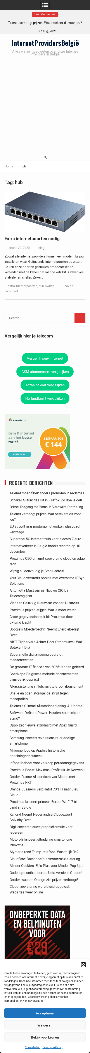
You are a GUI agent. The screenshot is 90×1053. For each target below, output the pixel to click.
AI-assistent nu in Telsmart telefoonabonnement (46, 686)
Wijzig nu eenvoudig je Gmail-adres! (37, 571)
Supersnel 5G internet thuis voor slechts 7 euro (45, 539)
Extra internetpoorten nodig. (33, 238)
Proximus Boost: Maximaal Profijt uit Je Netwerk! (47, 770)
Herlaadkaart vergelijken (45, 398)
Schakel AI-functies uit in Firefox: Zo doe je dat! (46, 500)
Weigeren (45, 1025)
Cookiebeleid (32, 1047)
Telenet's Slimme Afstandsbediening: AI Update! (46, 706)
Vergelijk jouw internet (45, 358)
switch (49, 286)
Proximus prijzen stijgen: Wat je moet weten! (44, 610)
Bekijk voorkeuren (45, 1037)
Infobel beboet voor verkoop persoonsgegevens (47, 763)
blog (41, 248)
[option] (45, 22)
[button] (83, 964)
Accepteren (45, 1013)
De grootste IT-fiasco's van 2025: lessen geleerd (47, 667)
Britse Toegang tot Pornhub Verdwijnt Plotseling (46, 507)
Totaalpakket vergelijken (45, 385)
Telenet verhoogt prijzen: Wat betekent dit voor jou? (45, 23)
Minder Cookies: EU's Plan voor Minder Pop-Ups (46, 866)
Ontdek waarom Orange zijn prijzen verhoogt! (44, 880)
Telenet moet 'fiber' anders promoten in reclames (47, 493)
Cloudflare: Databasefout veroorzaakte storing (45, 859)
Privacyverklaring (53, 1047)
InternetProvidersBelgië (45, 43)
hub (41, 286)
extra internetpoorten (22, 286)
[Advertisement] (45, 106)
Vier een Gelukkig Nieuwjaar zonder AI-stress (44, 603)
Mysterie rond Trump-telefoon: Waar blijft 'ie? (44, 852)
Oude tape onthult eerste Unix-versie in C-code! (46, 873)
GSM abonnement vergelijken (45, 371)
